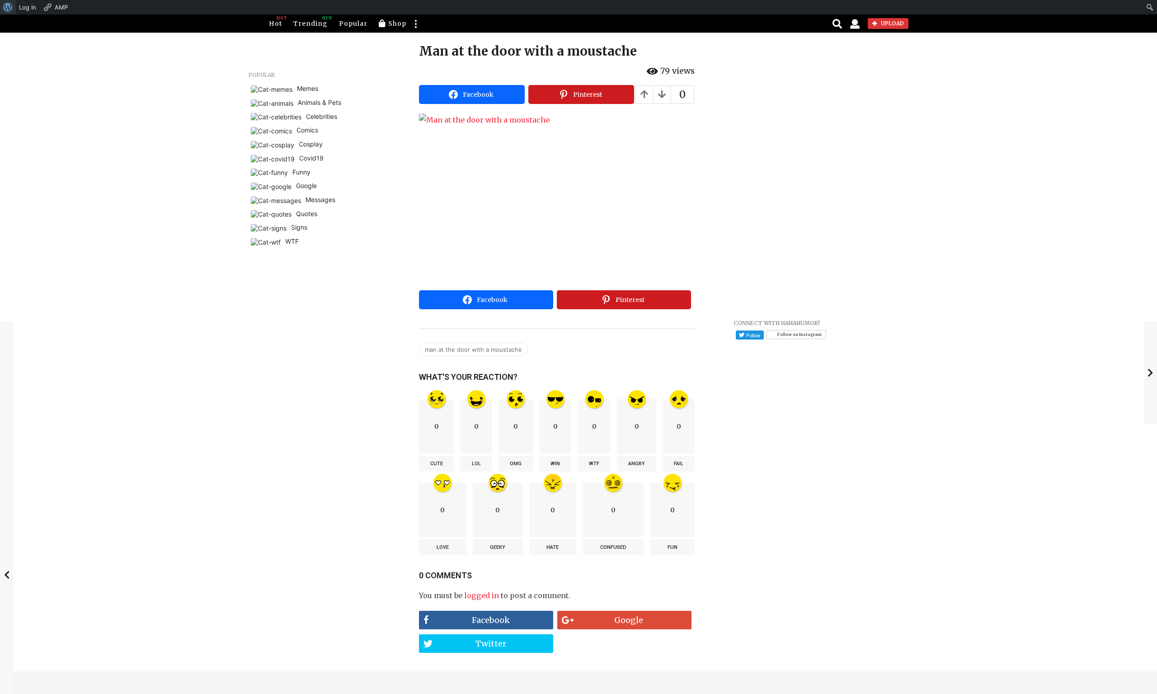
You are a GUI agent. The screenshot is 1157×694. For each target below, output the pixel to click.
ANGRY (636, 464)
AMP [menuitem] (61, 7)
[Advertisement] (557, 219)
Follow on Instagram (799, 334)
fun (672, 547)
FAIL (678, 464)
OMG (516, 464)
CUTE (436, 464)
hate (552, 547)
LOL (476, 464)
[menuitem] (8, 7)
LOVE (443, 547)
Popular (353, 23)
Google (628, 620)
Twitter (490, 643)
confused (613, 547)
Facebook (491, 620)
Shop (397, 23)
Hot (275, 22)
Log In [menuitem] (27, 7)
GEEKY (497, 547)
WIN (555, 464)
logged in (481, 595)
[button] (415, 23)
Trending (310, 22)
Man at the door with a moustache (473, 349)
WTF (594, 464)
